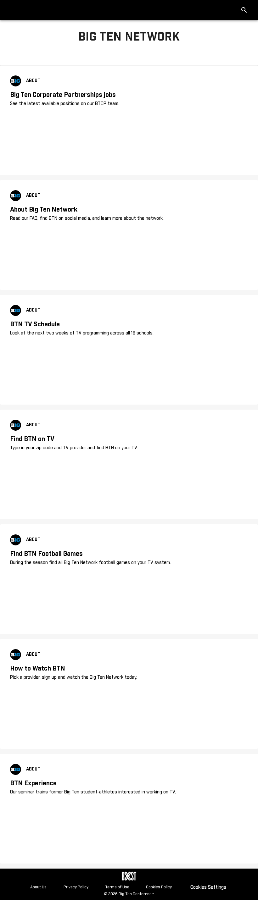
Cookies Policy (159, 887)
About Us (38, 887)
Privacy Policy (76, 887)
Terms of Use (117, 887)
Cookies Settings (208, 887)
